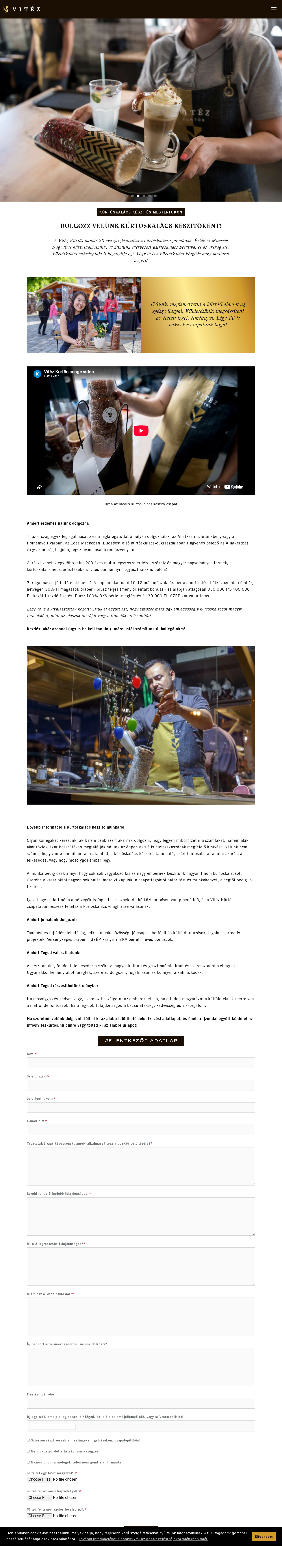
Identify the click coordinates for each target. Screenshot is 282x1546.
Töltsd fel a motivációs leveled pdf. (55, 1509)
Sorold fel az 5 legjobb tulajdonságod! (58, 1194)
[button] (126, 196)
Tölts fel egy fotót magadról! (51, 1473)
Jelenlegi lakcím (40, 1099)
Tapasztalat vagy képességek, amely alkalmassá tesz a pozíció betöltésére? (88, 1143)
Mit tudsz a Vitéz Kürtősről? (49, 1294)
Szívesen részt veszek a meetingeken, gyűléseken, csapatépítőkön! (85, 1440)
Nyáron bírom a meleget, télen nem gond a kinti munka (76, 1462)
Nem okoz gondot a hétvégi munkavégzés (64, 1451)
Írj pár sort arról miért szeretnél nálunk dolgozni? (67, 1344)
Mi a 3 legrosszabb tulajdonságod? (55, 1244)
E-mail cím (36, 1121)
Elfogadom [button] (264, 1536)
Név (30, 1054)
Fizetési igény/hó (40, 1394)
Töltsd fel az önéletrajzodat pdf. (53, 1491)
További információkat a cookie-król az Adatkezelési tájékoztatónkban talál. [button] (143, 1539)
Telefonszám (37, 1076)
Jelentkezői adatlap (141, 1040)
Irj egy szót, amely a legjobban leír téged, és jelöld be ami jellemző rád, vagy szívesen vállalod (105, 1417)
